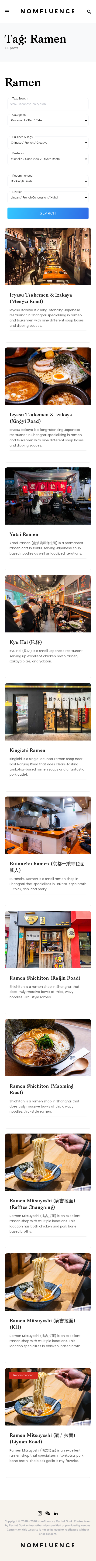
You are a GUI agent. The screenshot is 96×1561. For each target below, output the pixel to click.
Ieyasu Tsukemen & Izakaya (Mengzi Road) (41, 298)
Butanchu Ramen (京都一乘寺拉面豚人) (47, 867)
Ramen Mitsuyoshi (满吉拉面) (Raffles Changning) (42, 1204)
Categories (19, 114)
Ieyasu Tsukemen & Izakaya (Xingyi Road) (41, 418)
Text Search (19, 98)
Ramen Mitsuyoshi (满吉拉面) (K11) (42, 1324)
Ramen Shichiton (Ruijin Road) (45, 978)
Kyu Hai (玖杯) (26, 642)
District (17, 192)
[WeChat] (47, 1513)
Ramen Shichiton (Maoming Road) (42, 1089)
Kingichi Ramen (27, 750)
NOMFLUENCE (48, 11)
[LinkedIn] (56, 1513)
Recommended (22, 175)
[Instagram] (40, 1513)
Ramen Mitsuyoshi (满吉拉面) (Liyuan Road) (42, 1439)
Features (18, 153)
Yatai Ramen (24, 534)
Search (48, 213)
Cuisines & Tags (22, 137)
